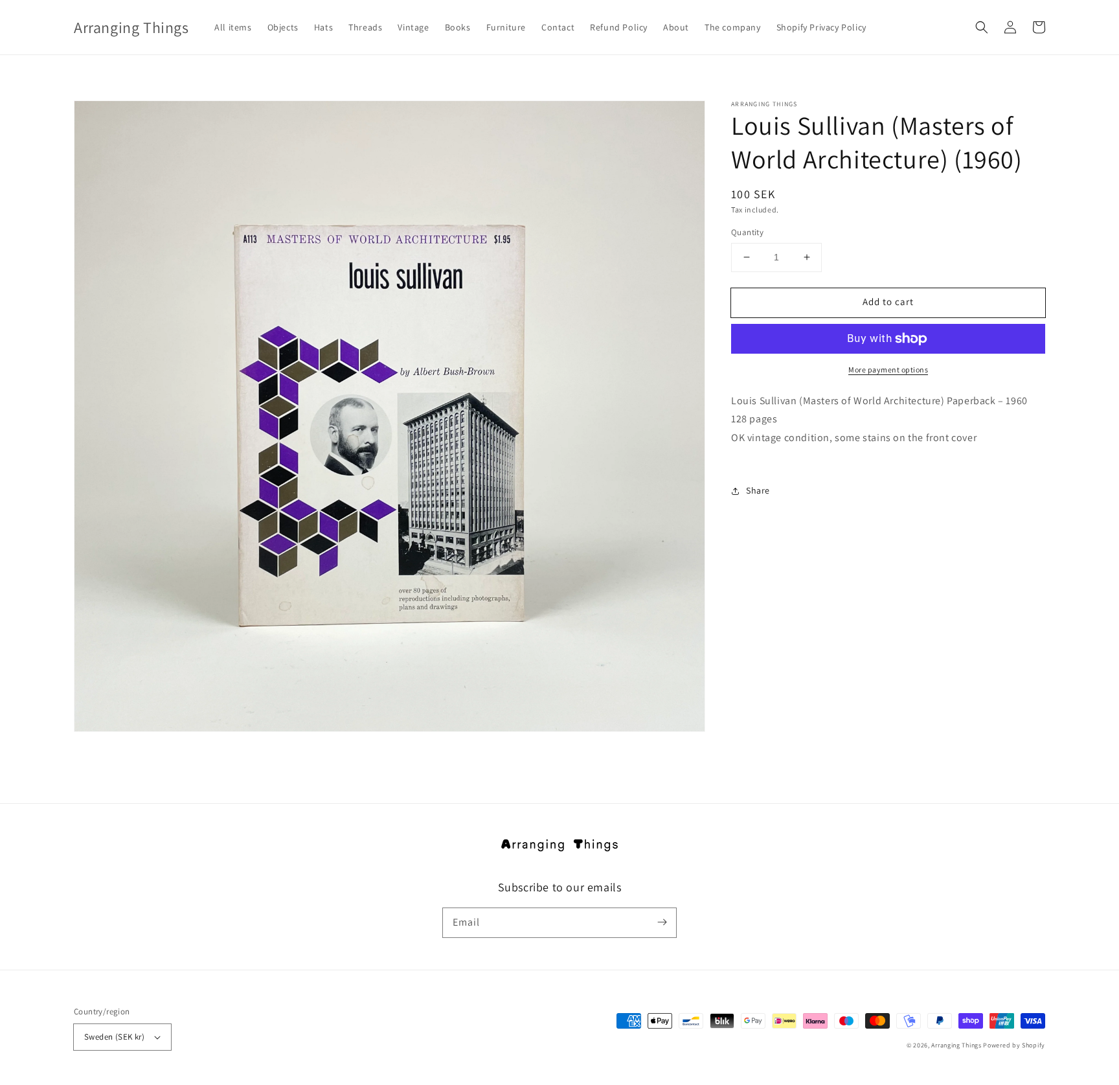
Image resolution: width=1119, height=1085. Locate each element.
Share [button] (758, 490)
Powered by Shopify (1014, 1045)
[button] (981, 27)
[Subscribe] (662, 922)
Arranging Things (956, 1045)
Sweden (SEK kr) (114, 1036)
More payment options (888, 369)
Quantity (747, 232)
